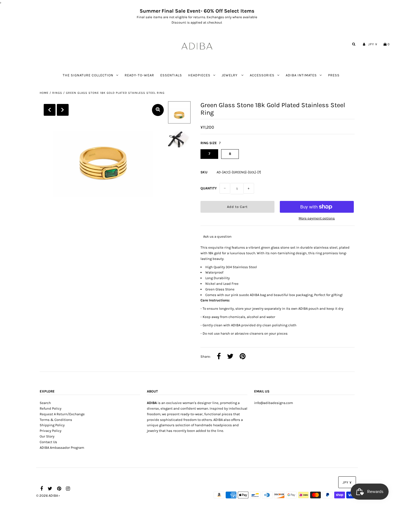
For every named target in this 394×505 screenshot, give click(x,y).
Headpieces (199, 75)
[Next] (63, 110)
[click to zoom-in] (158, 110)
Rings (57, 93)
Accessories (262, 75)
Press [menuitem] (334, 75)
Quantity (208, 188)
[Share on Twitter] (230, 357)
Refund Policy (50, 408)
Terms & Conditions (56, 420)
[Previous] (49, 110)
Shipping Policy (52, 425)
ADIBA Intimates (301, 75)
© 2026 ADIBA (47, 495)
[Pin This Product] (243, 357)
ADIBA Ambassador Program (62, 448)
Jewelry (230, 75)
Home (44, 93)
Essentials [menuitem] (171, 75)
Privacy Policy (50, 431)
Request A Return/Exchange (62, 414)
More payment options (317, 218)
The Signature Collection (88, 75)
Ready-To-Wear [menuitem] (139, 75)
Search (45, 403)
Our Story (47, 436)
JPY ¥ (372, 44)
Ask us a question (217, 236)
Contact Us (48, 442)
